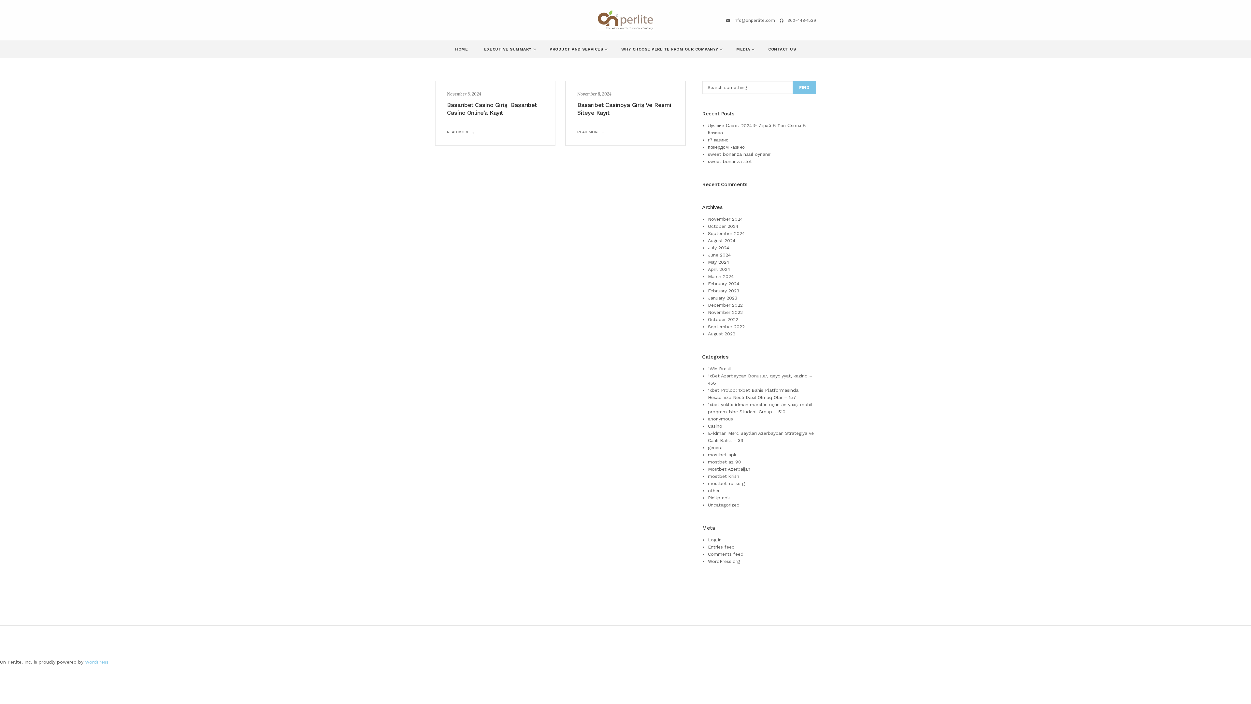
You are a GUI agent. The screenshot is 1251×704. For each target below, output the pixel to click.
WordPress (96, 662)
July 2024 (718, 247)
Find (804, 87)
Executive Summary (508, 49)
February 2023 (723, 290)
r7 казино (718, 139)
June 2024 (719, 254)
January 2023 (722, 298)
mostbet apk (722, 454)
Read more (458, 132)
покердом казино (726, 147)
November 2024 (725, 219)
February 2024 (723, 283)
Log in (715, 539)
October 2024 (723, 226)
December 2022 (725, 305)
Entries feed (721, 547)
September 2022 (726, 326)
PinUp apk (719, 497)
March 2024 (721, 276)
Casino (715, 426)
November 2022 (725, 312)
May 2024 (718, 262)
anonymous (720, 418)
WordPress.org (724, 561)
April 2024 (719, 269)
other (714, 490)
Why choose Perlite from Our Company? (670, 49)
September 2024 (726, 233)
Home (461, 49)
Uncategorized (724, 504)
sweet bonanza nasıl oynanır (739, 154)
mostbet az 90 (724, 461)
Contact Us (782, 49)
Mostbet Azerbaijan (729, 469)
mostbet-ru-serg (726, 483)
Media (744, 49)
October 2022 (723, 319)
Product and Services (577, 49)
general (716, 447)
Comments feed (725, 554)
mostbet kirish (723, 476)
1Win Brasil (719, 368)
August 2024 (721, 240)
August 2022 (721, 333)
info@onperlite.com (754, 20)
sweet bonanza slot (730, 161)
